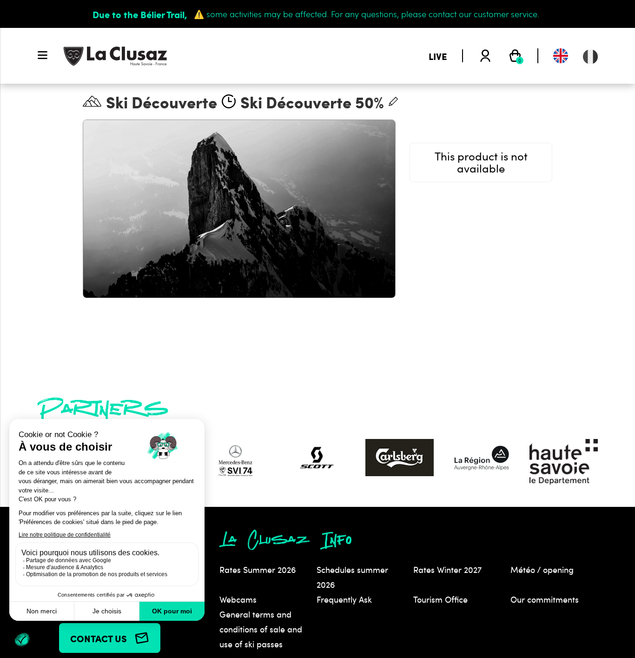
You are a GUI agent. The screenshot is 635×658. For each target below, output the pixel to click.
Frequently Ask (344, 599)
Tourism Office (440, 599)
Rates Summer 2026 (257, 569)
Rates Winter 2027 (447, 569)
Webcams (238, 599)
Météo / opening (542, 569)
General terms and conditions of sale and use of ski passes (260, 629)
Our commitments (544, 599)
